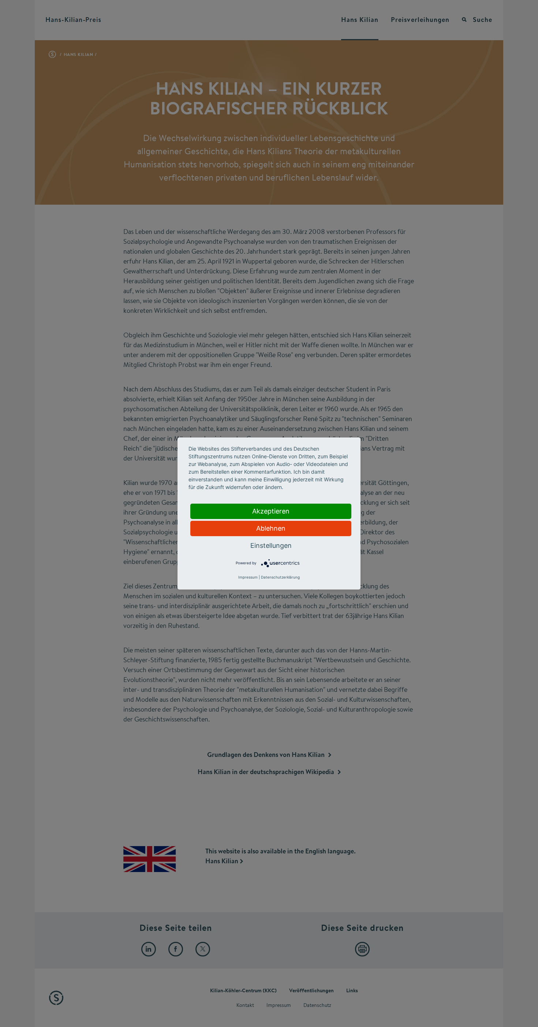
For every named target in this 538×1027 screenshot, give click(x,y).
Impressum (248, 577)
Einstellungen (271, 545)
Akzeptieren (270, 511)
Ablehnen (270, 528)
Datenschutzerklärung (280, 577)
